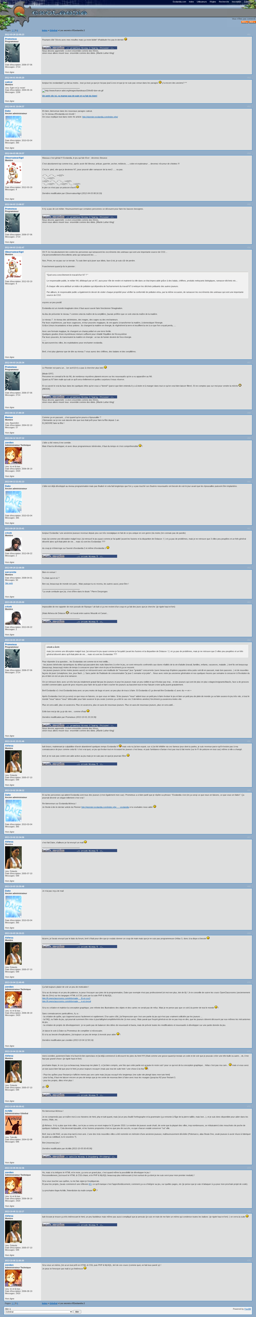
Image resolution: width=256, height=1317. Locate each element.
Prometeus (11, 39)
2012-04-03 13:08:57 (14, 204)
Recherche (224, 2)
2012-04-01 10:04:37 (14, 106)
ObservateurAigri (14, 158)
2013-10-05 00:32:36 (14, 1168)
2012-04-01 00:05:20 (14, 77)
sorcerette (10, 572)
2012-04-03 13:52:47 (14, 247)
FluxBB (247, 1309)
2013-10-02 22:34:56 (14, 837)
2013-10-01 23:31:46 (14, 741)
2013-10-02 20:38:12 (14, 790)
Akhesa (9, 745)
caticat (8, 82)
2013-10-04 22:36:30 (14, 1051)
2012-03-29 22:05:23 (14, 34)
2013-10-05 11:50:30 (14, 1260)
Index (191, 2)
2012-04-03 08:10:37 (14, 153)
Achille (8, 1111)
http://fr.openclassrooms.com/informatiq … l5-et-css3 (66, 998)
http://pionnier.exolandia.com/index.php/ (100, 117)
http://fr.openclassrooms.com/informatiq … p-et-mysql (66, 1001)
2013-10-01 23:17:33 (14, 640)
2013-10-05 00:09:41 (14, 1106)
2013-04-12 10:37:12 (14, 438)
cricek (8, 533)
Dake (8, 111)
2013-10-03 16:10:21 (14, 933)
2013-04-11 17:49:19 (14, 413)
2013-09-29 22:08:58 (14, 568)
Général (53, 30)
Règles (213, 2)
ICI (90, 1184)
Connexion (249, 2)
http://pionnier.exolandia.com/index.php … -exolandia (105, 807)
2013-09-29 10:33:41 (14, 528)
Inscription (236, 2)
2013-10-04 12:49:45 (14, 982)
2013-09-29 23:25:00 (14, 602)
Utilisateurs (202, 2)
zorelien (9, 442)
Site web (9, 583)
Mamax (9, 417)
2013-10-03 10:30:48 (14, 886)
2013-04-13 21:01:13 (14, 481)
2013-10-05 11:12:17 (14, 1211)
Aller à (8, 1309)
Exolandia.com (179, 2)
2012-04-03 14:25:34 (14, 362)
